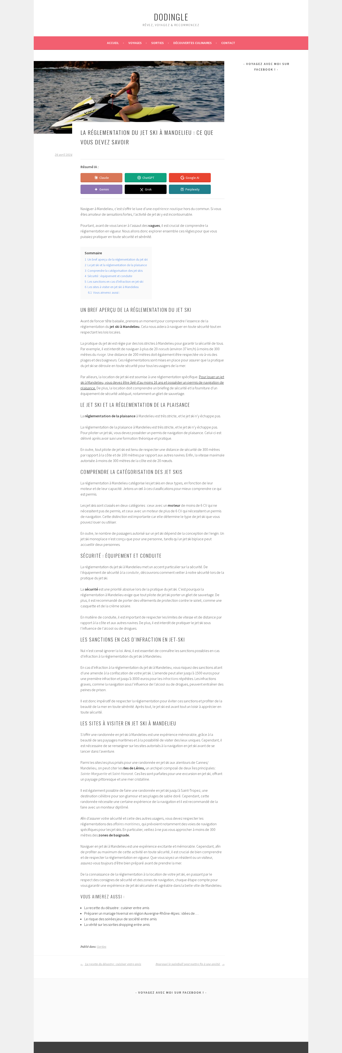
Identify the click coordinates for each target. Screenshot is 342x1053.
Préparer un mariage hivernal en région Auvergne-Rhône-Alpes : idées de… (141, 913)
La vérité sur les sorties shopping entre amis (117, 924)
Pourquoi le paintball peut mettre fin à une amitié (188, 964)
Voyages (135, 43)
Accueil (113, 43)
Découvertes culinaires (192, 43)
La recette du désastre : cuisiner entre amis (116, 907)
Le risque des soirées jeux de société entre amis (120, 919)
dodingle (171, 16)
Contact (228, 43)
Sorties (157, 43)
